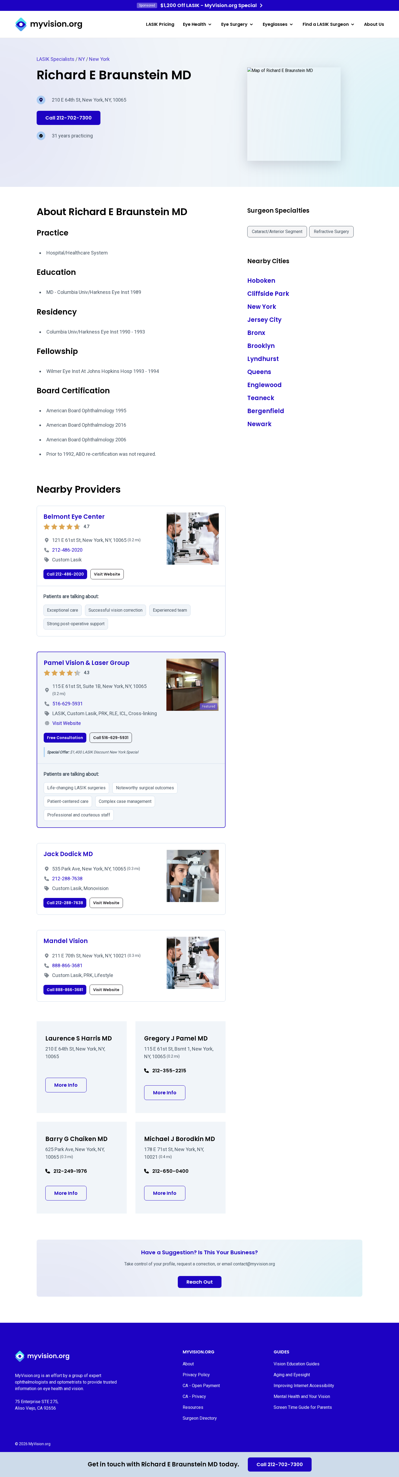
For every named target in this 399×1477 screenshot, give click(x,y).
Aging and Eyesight (292, 1374)
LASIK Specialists (55, 59)
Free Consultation (65, 737)
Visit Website (107, 574)
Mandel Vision (65, 941)
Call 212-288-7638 (65, 903)
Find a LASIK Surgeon (326, 24)
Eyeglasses (275, 24)
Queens (259, 372)
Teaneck (260, 398)
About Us (374, 24)
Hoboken (261, 280)
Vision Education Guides (296, 1363)
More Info (70, 1084)
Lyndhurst (263, 359)
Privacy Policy (196, 1374)
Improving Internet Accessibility (304, 1385)
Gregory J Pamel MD (176, 1038)
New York (99, 59)
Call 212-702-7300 (279, 1464)
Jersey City (264, 320)
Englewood (264, 385)
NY (81, 59)
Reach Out (199, 1281)
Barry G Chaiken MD (76, 1139)
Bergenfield (265, 411)
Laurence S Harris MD (78, 1038)
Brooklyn (261, 346)
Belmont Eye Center (74, 517)
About (188, 1363)
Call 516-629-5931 (110, 737)
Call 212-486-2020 (65, 574)
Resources (193, 1407)
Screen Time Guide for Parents (303, 1407)
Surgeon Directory (200, 1418)
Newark (259, 424)
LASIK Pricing (160, 24)
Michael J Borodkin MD (179, 1139)
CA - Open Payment (201, 1385)
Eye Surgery (234, 24)
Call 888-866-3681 (65, 989)
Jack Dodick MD (68, 854)
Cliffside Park (268, 294)
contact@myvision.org (254, 1264)
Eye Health (194, 24)
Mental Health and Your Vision (302, 1396)
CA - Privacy (194, 1396)
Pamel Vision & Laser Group (86, 663)
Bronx (256, 333)
